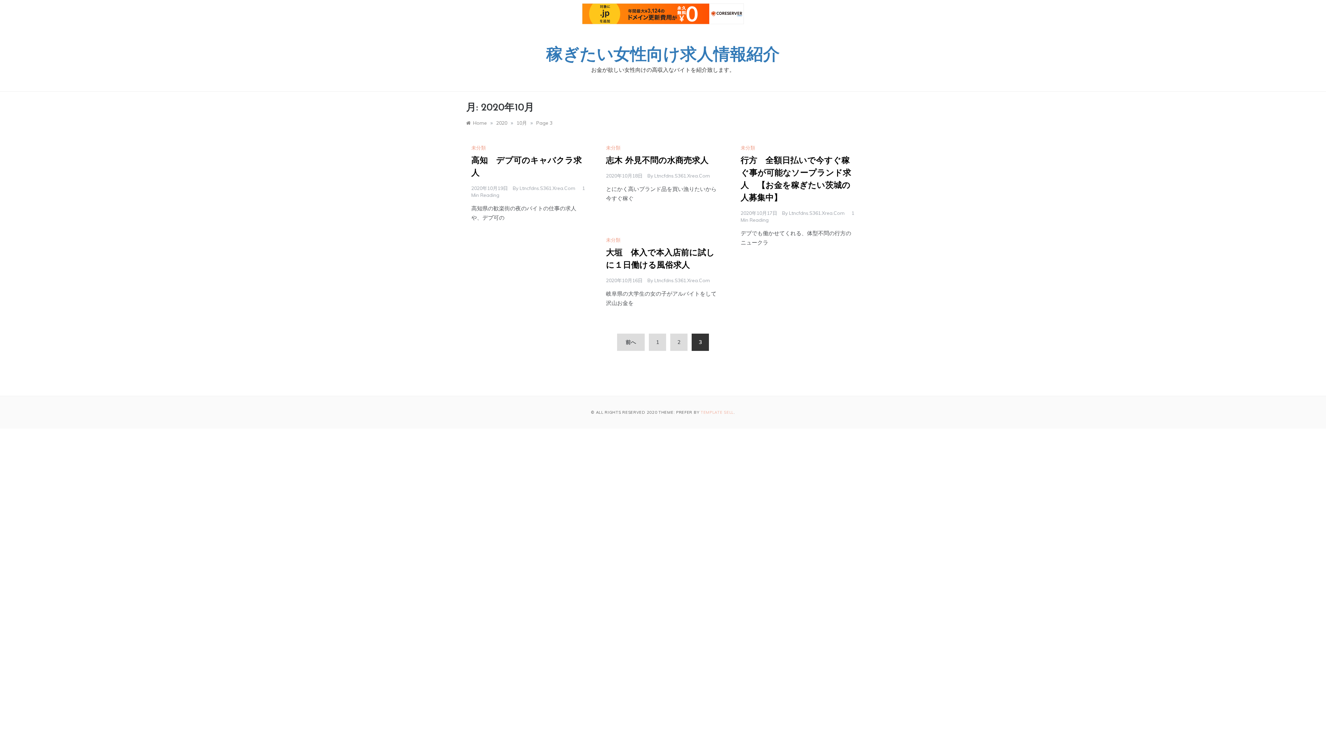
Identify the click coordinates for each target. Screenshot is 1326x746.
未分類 (478, 148)
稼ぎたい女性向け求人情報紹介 (663, 55)
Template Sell (717, 412)
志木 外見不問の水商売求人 (657, 161)
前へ (631, 342)
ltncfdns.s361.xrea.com (547, 188)
